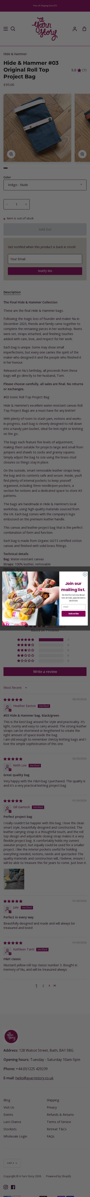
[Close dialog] (85, 574)
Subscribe (73, 613)
